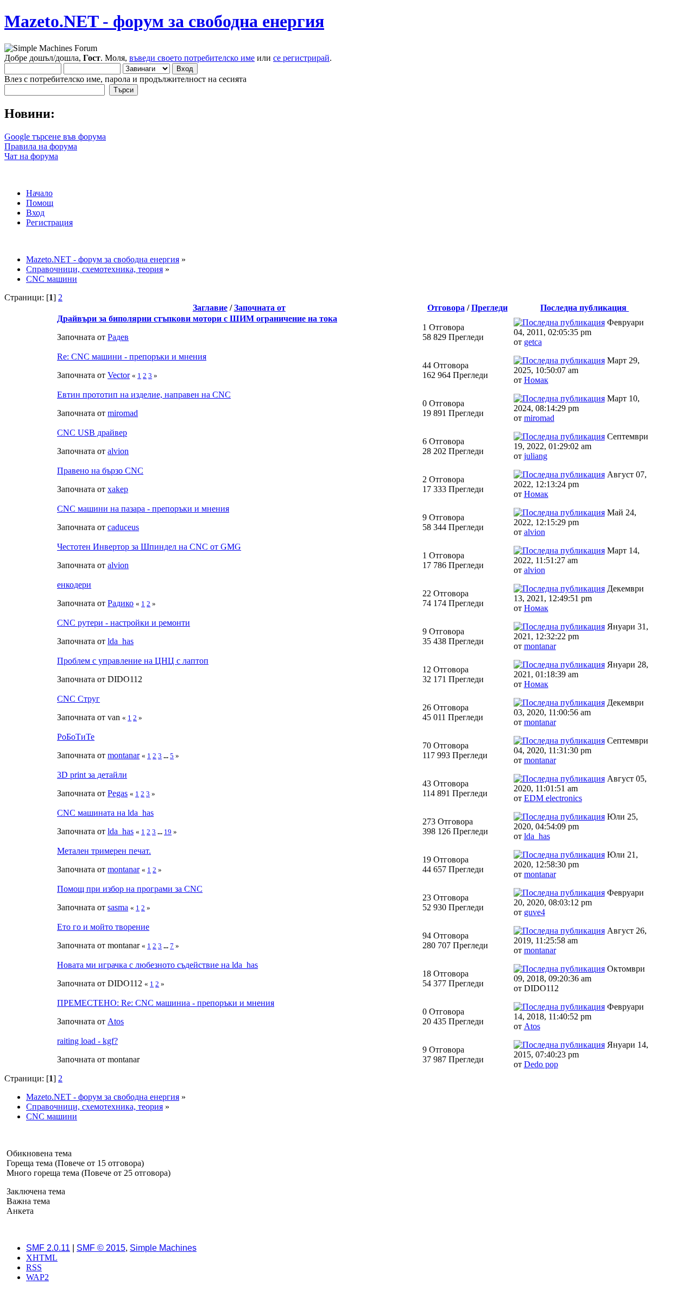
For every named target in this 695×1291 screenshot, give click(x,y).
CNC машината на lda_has (105, 812)
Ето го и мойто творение (103, 926)
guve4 (534, 912)
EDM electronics (553, 798)
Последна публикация (584, 307)
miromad (123, 413)
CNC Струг (78, 698)
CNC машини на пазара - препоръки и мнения (143, 508)
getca (533, 342)
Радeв (118, 337)
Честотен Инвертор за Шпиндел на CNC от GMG (149, 546)
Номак (536, 380)
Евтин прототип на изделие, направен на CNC (144, 394)
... (166, 756)
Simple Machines (163, 1247)
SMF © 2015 (101, 1247)
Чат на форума (31, 156)
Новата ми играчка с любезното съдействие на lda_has (157, 964)
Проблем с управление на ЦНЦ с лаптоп (132, 660)
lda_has (121, 641)
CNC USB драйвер (92, 432)
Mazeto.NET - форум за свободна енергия (164, 21)
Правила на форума (40, 146)
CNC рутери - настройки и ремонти (123, 622)
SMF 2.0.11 (48, 1247)
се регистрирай (301, 57)
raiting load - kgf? (87, 1041)
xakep (118, 489)
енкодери (74, 584)
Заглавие (210, 307)
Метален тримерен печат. (104, 850)
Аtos (116, 1021)
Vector (119, 375)
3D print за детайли (92, 774)
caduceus (123, 527)
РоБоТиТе (75, 736)
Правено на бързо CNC (100, 470)
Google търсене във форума (55, 136)
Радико (121, 603)
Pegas (118, 793)
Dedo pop (541, 1064)
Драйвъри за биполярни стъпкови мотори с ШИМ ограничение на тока (197, 318)
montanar (540, 646)
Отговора (446, 307)
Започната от (260, 307)
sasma (118, 907)
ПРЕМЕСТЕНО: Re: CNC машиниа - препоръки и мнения (165, 1002)
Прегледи (489, 307)
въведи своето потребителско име (192, 57)
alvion (118, 451)
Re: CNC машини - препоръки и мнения (131, 356)
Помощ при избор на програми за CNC (130, 888)
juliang (535, 456)
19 (168, 832)
